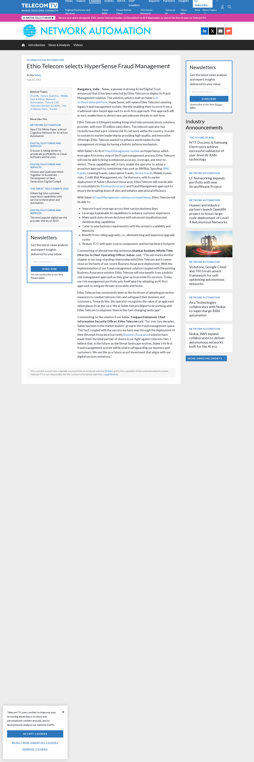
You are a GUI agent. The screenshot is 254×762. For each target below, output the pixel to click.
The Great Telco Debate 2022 (49, 188)
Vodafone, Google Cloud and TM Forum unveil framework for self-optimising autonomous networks (207, 275)
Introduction (36, 45)
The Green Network (146, 11)
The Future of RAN (201, 137)
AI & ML (34, 95)
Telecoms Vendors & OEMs (45, 105)
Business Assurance (136, 334)
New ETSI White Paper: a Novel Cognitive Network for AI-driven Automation (49, 132)
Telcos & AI (170, 11)
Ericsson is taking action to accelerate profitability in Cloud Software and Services (48, 153)
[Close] (63, 712)
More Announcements (205, 358)
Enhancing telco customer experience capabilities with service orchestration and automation (46, 198)
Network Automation (43, 101)
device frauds (143, 173)
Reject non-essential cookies (35, 742)
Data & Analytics (50, 95)
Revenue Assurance (113, 186)
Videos (78, 45)
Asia (197, 9)
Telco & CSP (51, 102)
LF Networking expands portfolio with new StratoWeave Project (207, 182)
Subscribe (49, 268)
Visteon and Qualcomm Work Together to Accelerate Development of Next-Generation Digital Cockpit (46, 176)
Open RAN (105, 11)
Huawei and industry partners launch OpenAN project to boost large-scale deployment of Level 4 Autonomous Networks (209, 213)
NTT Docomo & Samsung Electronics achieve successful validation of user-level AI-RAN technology (208, 150)
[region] (35, 732)
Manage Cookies (35, 749)
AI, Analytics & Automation (45, 59)
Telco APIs (183, 11)
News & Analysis (59, 45)
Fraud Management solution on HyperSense (123, 197)
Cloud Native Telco (123, 11)
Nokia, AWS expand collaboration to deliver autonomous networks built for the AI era (207, 340)
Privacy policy (38, 277)
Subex (37, 75)
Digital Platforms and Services (77, 11)
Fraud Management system (122, 151)
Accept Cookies (35, 733)
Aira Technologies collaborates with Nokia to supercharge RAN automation (207, 308)
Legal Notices (111, 374)
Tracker (53, 108)
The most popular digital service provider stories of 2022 (48, 219)
